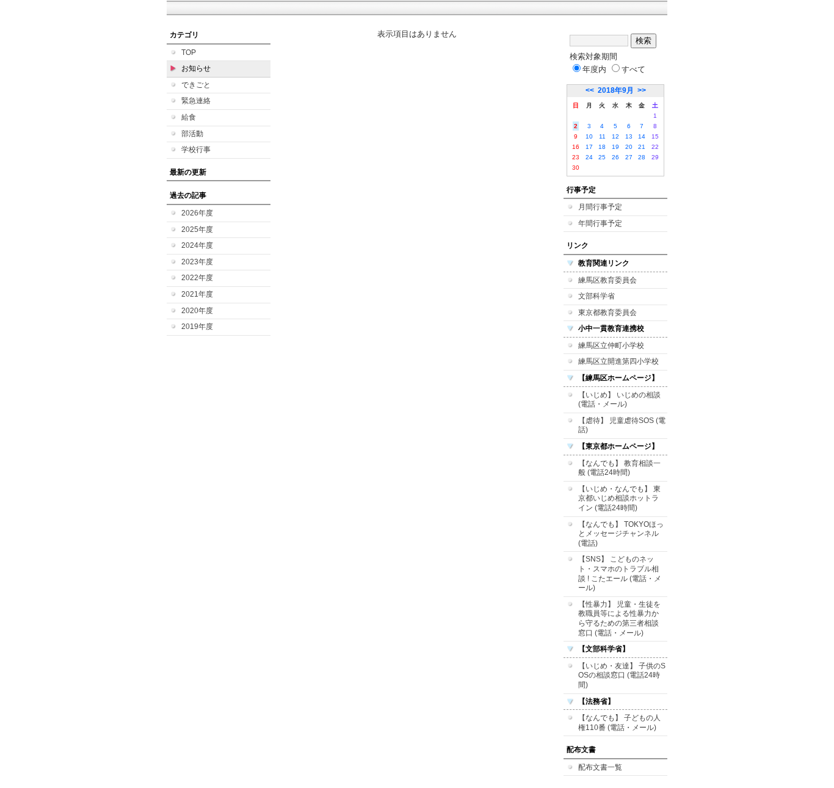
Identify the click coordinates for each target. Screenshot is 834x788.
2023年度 (197, 262)
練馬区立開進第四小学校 (618, 361)
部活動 (192, 133)
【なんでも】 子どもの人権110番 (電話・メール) (619, 723)
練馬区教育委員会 (607, 280)
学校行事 (196, 149)
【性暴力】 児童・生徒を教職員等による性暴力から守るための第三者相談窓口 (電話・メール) (619, 618)
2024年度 (197, 245)
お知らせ (196, 68)
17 (589, 146)
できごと (196, 85)
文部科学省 (596, 296)
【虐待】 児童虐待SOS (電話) (621, 425)
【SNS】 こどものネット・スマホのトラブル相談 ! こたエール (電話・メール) (619, 573)
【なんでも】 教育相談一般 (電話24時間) (619, 468)
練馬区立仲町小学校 (611, 345)
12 (615, 136)
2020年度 (197, 310)
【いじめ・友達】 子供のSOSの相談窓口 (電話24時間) (621, 675)
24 (589, 157)
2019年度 (197, 326)
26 (615, 157)
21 (641, 146)
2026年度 (197, 213)
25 (602, 157)
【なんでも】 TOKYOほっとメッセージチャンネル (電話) (621, 534)
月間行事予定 (600, 207)
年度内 (594, 69)
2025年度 (197, 229)
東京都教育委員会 (607, 312)
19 (615, 146)
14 (641, 136)
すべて (633, 69)
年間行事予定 (600, 223)
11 (602, 136)
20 (629, 146)
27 (629, 157)
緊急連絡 (196, 100)
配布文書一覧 (600, 767)
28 (641, 157)
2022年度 (197, 277)
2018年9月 (616, 90)
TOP (188, 52)
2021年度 (197, 294)
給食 (188, 117)
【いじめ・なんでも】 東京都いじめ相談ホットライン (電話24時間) (619, 498)
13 (629, 136)
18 (602, 146)
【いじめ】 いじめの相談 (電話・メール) (619, 400)
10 (589, 136)
